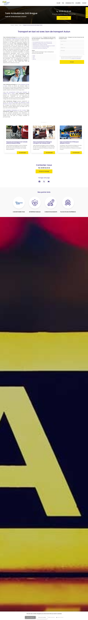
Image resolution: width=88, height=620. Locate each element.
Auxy (34, 57)
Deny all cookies (42, 617)
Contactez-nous (64, 18)
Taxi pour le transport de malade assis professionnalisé (16, 142)
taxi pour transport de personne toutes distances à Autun (16, 103)
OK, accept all (31, 617)
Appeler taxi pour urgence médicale (40, 44)
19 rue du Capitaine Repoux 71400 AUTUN (63, 14)
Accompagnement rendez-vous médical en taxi (42, 42)
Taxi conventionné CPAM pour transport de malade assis (42, 142)
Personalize (52, 617)
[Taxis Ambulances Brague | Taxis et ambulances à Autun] (6, 3)
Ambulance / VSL (70, 3)
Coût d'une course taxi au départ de (40, 48)
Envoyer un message (44, 171)
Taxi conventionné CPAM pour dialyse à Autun (69, 142)
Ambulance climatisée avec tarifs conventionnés (42, 43)
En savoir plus (22, 152)
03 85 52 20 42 (65, 11)
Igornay (34, 59)
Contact (84, 3)
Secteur (16, 25)
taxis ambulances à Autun (15, 38)
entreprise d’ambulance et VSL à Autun (16, 110)
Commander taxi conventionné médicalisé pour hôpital (44, 45)
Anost (34, 55)
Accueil (58, 3)
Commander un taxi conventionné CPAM (41, 47)
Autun (20, 25)
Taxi (63, 3)
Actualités (77, 3)
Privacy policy (60, 617)
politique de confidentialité (76, 58)
